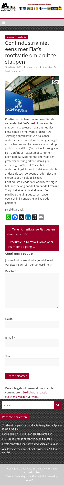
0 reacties (47, 67)
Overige (10, 36)
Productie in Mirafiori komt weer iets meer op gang (30, 244)
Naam (10, 319)
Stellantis (22, 36)
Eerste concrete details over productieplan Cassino (30, 443)
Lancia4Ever (32, 67)
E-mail (10, 337)
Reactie (10, 271)
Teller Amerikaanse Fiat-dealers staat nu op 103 (31, 231)
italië (21, 71)
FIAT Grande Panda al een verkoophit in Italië (27, 438)
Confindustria (11, 71)
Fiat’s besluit (30, 123)
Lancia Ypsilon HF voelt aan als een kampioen (27, 433)
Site (7, 356)
